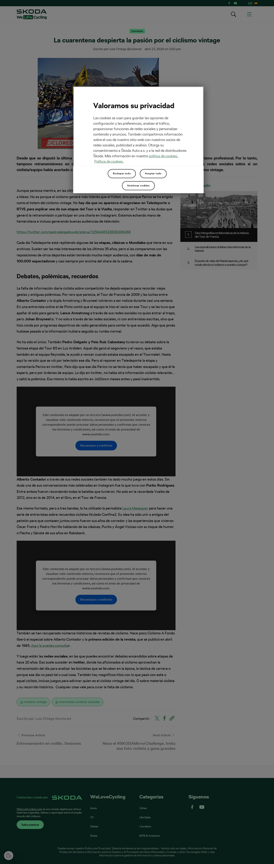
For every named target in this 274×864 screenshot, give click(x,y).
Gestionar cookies (138, 185)
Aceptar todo (153, 173)
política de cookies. (163, 156)
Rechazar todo (122, 173)
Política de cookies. (109, 161)
